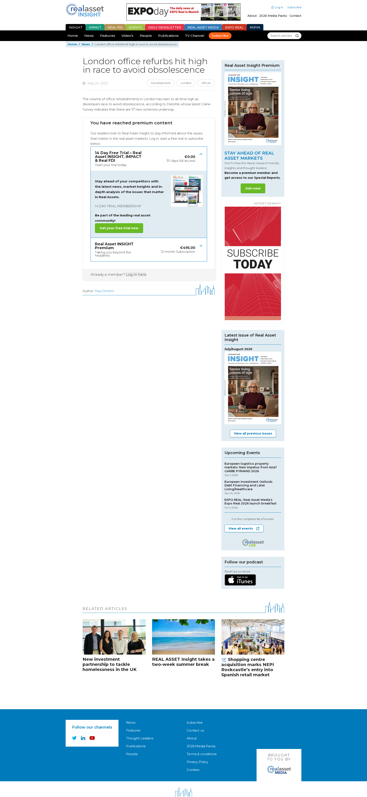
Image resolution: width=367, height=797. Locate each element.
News (89, 36)
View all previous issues (253, 433)
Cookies (193, 770)
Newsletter (164, 27)
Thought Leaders (139, 738)
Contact (295, 16)
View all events (241, 528)
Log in (279, 7)
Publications (168, 36)
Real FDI (115, 27)
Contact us (195, 730)
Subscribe (294, 7)
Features (107, 36)
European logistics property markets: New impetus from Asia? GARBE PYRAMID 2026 (250, 469)
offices (206, 83)
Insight (75, 27)
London (186, 83)
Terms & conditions (201, 754)
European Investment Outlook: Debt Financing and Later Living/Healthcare (248, 487)
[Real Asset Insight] (85, 10)
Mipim (255, 27)
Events (135, 27)
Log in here (136, 275)
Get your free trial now (119, 228)
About (252, 16)
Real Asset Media (203, 27)
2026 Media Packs (273, 16)
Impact (95, 27)
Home (73, 36)
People (146, 36)
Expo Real (234, 27)
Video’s (127, 36)
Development (161, 83)
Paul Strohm (104, 291)
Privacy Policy (197, 762)
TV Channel (194, 36)
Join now (253, 188)
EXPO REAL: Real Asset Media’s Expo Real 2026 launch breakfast (250, 503)
